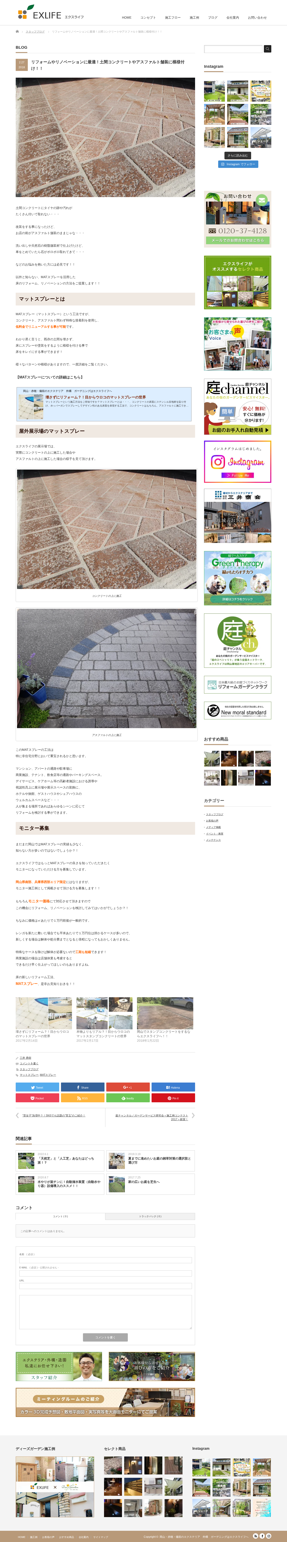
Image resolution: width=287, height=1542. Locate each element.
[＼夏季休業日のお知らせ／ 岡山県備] (262, 1508)
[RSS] (255, 1536)
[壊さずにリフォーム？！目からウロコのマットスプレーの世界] (44, 1013)
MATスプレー (48, 1074)
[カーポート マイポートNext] (246, 778)
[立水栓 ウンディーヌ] (133, 1508)
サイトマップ (100, 1537)
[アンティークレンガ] (263, 759)
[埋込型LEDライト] (263, 778)
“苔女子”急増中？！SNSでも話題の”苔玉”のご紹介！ (53, 1115)
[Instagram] (268, 1536)
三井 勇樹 (25, 1057)
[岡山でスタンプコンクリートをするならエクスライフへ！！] (165, 1013)
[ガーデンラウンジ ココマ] (212, 778)
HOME (126, 17)
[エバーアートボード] (246, 759)
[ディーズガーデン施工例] (55, 1516)
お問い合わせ (257, 17)
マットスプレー (29, 1074)
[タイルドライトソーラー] (229, 759)
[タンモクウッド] (174, 1465)
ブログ (212, 17)
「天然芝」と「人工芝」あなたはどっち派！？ (66, 1160)
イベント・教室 (214, 833)
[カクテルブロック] (133, 1465)
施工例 (194, 17)
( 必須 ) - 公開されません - (39, 1267)
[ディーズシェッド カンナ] (153, 1508)
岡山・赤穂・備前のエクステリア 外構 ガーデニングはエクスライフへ (204, 1536)
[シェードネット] (212, 759)
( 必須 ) (27, 1254)
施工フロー (173, 17)
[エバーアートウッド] (133, 1487)
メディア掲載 (213, 827)
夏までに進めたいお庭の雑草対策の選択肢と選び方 (159, 1160)
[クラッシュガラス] (229, 778)
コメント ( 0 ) (60, 1216)
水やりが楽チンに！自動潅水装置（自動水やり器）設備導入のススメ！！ (69, 1184)
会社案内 (232, 17)
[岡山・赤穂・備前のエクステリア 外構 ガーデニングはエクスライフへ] (50, 11)
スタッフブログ (29, 1069)
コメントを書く (29, 1063)
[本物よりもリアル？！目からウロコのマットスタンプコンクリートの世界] (104, 1013)
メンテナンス (213, 840)
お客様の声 (212, 820)
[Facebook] (262, 1536)
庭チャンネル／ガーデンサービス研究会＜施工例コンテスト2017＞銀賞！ (151, 1117)
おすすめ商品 (66, 1537)
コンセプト (148, 17)
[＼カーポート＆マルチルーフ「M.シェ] (260, 137)
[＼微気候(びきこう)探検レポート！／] (260, 114)
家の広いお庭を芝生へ (144, 1182)
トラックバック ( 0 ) (150, 1216)
